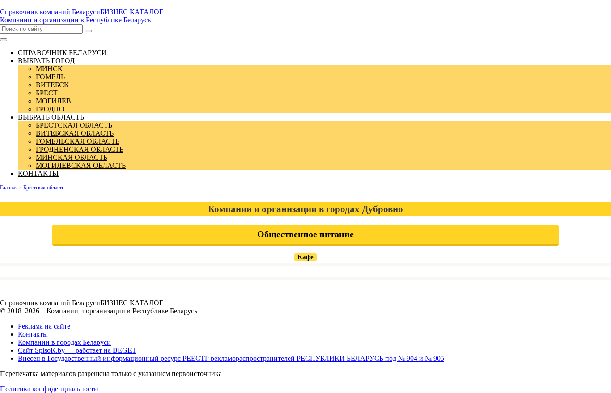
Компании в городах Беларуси (64, 342)
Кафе (305, 257)
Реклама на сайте (44, 326)
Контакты (33, 334)
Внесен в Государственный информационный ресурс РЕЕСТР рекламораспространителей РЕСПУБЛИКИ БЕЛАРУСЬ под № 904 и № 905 (231, 358)
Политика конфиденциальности (49, 389)
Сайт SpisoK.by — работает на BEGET (77, 350)
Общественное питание (305, 234)
